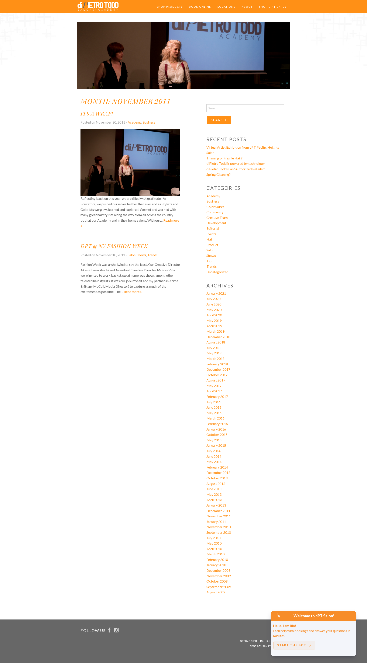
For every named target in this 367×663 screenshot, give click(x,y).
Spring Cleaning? (218, 174)
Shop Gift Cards (273, 6)
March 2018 (215, 358)
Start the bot (291, 645)
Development (216, 223)
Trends (152, 255)
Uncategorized (217, 272)
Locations (226, 6)
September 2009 (218, 587)
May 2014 (214, 462)
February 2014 (217, 467)
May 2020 (214, 310)
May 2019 (214, 320)
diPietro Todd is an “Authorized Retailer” (235, 169)
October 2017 (216, 375)
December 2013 (218, 472)
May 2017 (214, 386)
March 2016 (215, 418)
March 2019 (215, 331)
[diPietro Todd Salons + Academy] (98, 6)
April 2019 (214, 326)
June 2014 (213, 456)
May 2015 (214, 440)
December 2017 (218, 369)
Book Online (200, 6)
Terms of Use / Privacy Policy (267, 646)
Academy (134, 122)
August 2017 (215, 380)
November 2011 (218, 516)
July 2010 (213, 538)
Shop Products (170, 6)
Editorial (212, 228)
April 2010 (214, 549)
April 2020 (214, 315)
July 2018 (213, 348)
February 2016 (217, 424)
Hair (209, 239)
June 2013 (213, 489)
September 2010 (218, 532)
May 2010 (214, 543)
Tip (209, 261)
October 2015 (216, 434)
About (247, 6)
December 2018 (218, 337)
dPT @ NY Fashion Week (114, 246)
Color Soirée (215, 207)
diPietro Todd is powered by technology (235, 163)
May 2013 (214, 494)
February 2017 (217, 396)
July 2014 (213, 451)
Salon (132, 255)
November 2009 (218, 576)
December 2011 (218, 511)
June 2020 (213, 304)
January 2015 (216, 445)
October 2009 (216, 581)
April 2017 (214, 391)
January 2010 (216, 565)
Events (211, 234)
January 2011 (216, 521)
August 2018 (215, 342)
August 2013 (215, 483)
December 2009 (218, 570)
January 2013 (216, 505)
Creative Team (217, 217)
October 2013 (216, 478)
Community (214, 212)
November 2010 (218, 527)
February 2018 (217, 364)
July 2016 (213, 402)
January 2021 (216, 293)
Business (149, 122)
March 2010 (215, 554)
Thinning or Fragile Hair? (224, 158)
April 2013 (214, 500)
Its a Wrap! (96, 113)
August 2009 (215, 592)
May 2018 (214, 353)
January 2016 (216, 429)
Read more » (133, 292)
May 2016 (214, 413)
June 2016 (213, 407)
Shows (141, 255)
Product (212, 245)
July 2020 (213, 299)
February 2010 (217, 559)
